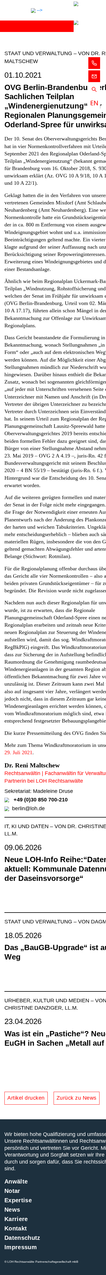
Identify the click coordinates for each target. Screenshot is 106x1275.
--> (39, 10)
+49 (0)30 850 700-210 (41, 800)
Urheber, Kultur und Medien (47, 1000)
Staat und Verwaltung (39, 922)
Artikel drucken (26, 1098)
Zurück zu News (77, 1098)
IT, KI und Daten (27, 826)
